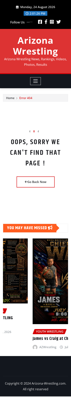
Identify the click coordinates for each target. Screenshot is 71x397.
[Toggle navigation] (35, 81)
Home (10, 98)
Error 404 (25, 98)
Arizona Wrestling (35, 45)
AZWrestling (25, 347)
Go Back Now (36, 182)
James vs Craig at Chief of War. (37, 338)
